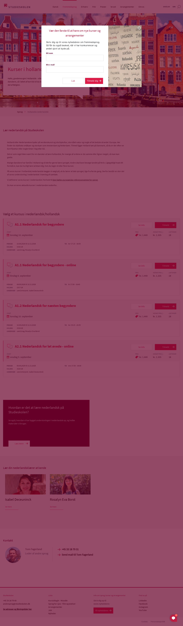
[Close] (139, 28)
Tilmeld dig (92, 80)
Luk (73, 80)
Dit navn (49, 53)
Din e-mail (50, 64)
